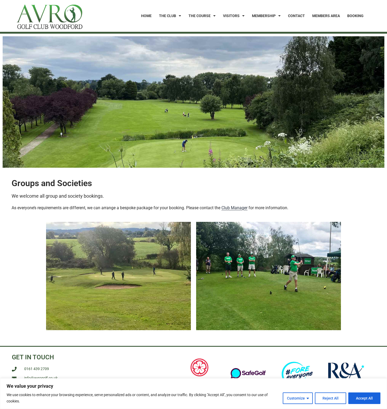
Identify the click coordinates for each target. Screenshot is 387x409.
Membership (264, 16)
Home (146, 16)
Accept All (364, 398)
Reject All (330, 398)
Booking (355, 16)
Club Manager (234, 207)
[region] (193, 393)
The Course (199, 16)
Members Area (326, 16)
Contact (296, 16)
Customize (296, 398)
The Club (167, 16)
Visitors (231, 16)
